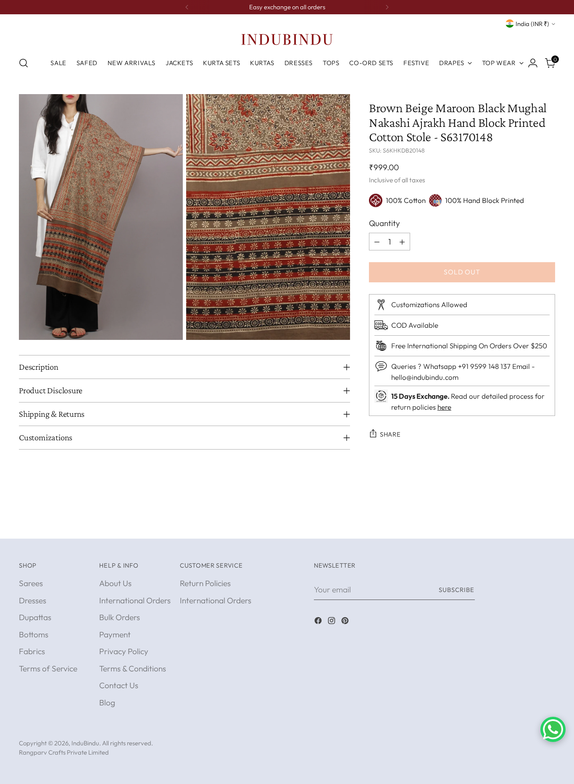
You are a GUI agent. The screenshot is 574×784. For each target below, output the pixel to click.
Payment (115, 634)
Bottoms (33, 634)
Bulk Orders (119, 617)
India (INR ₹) (532, 24)
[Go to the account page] (532, 63)
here (444, 406)
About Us (115, 583)
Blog (107, 702)
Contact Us (118, 685)
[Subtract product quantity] (376, 241)
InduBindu (85, 743)
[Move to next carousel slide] (548, 523)
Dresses (32, 600)
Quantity (384, 223)
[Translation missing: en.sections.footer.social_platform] (319, 622)
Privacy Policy (123, 651)
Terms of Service (48, 668)
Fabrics (32, 651)
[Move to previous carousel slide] (528, 523)
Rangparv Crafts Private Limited (64, 752)
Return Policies (205, 583)
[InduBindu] (287, 39)
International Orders (135, 600)
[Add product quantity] (402, 241)
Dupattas (35, 617)
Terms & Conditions (132, 668)
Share (390, 434)
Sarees (31, 583)
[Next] (387, 7)
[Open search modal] (23, 63)
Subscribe (457, 590)
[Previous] (187, 7)
